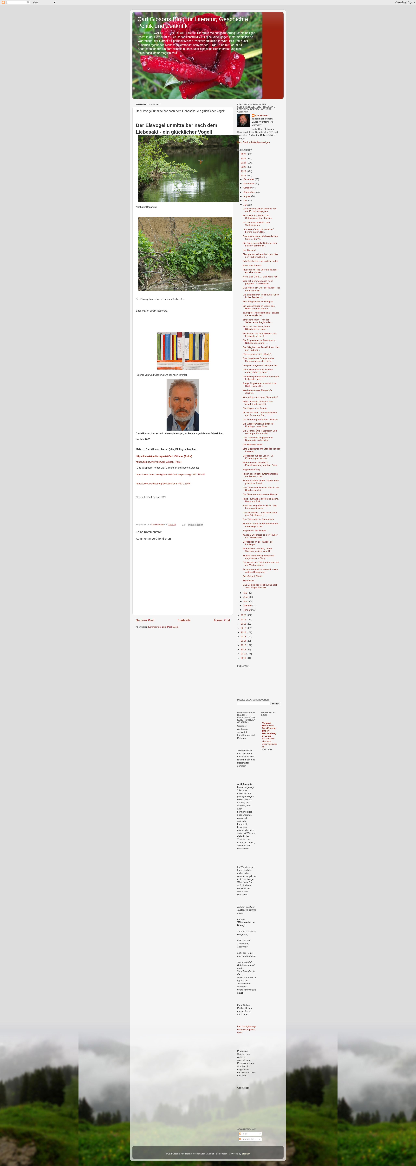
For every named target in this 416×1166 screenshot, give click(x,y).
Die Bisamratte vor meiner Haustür (260, 494)
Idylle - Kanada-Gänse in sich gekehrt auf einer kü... (258, 402)
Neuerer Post (145, 620)
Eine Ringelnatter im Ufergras (258, 301)
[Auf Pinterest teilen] (201, 524)
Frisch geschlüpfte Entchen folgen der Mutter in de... (260, 475)
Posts (244, 1134)
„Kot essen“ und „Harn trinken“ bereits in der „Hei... (258, 230)
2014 (244, 641)
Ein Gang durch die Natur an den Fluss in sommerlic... (260, 244)
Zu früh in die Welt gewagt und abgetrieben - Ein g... (258, 556)
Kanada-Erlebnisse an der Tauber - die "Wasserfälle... (261, 536)
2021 (244, 175)
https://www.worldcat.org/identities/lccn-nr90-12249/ (163, 483)
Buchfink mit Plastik (253, 576)
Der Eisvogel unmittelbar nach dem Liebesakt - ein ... (261, 377)
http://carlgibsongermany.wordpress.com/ (246, 1029)
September (249, 192)
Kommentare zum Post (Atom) (163, 627)
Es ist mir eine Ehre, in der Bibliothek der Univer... (256, 327)
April (246, 597)
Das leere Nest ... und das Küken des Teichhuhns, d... (260, 513)
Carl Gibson (261, 115)
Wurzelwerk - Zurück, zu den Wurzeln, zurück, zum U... (257, 549)
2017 (244, 628)
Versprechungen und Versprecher (260, 365)
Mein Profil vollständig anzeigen (253, 142)
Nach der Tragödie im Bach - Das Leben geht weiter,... (260, 506)
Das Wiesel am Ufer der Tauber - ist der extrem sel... (261, 289)
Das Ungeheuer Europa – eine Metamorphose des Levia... (258, 359)
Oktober (247, 188)
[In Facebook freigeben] (198, 524)
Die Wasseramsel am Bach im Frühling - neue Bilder (258, 425)
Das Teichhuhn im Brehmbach (258, 519)
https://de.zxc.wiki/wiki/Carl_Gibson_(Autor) (159, 462)
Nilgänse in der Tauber (254, 530)
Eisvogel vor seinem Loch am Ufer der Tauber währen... (260, 255)
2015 (244, 636)
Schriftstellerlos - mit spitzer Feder (260, 261)
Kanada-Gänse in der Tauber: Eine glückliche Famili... (261, 481)
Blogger (246, 1154)
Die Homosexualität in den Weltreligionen (256, 223)
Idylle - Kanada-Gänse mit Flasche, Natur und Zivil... (261, 500)
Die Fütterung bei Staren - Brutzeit (260, 419)
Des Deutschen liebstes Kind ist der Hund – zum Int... (261, 488)
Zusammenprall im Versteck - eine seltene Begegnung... (260, 570)
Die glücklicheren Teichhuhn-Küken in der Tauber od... (261, 296)
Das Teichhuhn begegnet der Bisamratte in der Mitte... (258, 438)
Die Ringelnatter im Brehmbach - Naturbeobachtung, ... (259, 341)
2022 (244, 171)
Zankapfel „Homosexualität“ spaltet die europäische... (261, 314)
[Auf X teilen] (195, 524)
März (246, 601)
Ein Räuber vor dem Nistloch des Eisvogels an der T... (260, 334)
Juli (245, 200)
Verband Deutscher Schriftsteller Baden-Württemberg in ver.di (269, 729)
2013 (244, 645)
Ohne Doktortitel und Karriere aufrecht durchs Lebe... (258, 370)
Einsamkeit (248, 580)
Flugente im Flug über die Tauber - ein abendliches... (261, 271)
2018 (244, 624)
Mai (245, 593)
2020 (244, 615)
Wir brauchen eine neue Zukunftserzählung (269, 742)
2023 (244, 167)
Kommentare (248, 1139)
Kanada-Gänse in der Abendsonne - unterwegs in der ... (261, 524)
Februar (247, 605)
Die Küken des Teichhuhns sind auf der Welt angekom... (261, 563)
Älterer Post (222, 620)
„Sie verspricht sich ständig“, (257, 354)
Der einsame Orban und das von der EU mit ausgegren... (259, 210)
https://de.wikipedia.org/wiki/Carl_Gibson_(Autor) (164, 456)
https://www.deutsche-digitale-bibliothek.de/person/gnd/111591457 (170, 474)
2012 (244, 649)
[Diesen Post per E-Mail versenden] (189, 524)
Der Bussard (249, 250)
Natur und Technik (252, 265)
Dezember (249, 179)
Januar (247, 610)
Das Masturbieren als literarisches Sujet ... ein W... (260, 237)
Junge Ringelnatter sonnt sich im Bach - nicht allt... (259, 384)
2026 (244, 154)
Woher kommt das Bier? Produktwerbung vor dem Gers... (261, 463)
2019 (244, 619)
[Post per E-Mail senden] (183, 524)
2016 (244, 632)
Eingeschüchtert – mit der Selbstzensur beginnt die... (258, 321)
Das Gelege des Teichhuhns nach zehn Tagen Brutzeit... (260, 586)
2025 (244, 158)
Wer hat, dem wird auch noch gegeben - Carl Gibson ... (258, 282)
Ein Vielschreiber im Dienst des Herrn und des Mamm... (259, 307)
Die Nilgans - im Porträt (255, 408)
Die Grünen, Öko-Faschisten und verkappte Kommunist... (260, 432)
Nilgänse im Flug (251, 469)
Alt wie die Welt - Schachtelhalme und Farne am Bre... (260, 413)
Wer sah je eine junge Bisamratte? (260, 397)
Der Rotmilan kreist (252, 444)
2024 (244, 163)
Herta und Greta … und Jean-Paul (260, 277)
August (247, 196)
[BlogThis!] (192, 524)
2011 (243, 653)
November (249, 183)
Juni (245, 205)
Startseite (184, 620)
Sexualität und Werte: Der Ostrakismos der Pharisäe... (258, 216)
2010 (244, 658)
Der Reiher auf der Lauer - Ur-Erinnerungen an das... (258, 457)
